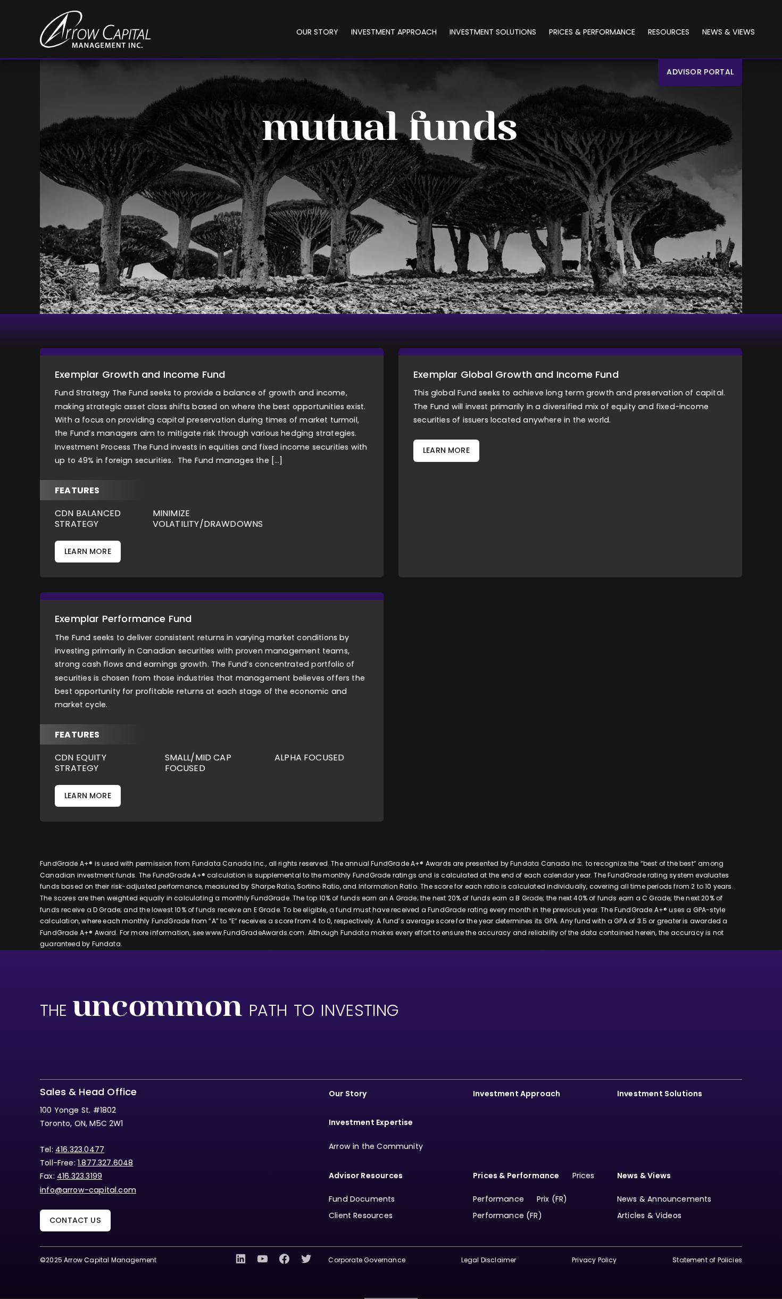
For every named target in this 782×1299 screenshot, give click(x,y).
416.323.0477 (79, 1149)
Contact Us (75, 1220)
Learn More (87, 551)
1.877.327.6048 (106, 1162)
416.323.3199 (79, 1176)
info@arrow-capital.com (88, 1190)
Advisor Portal (700, 72)
